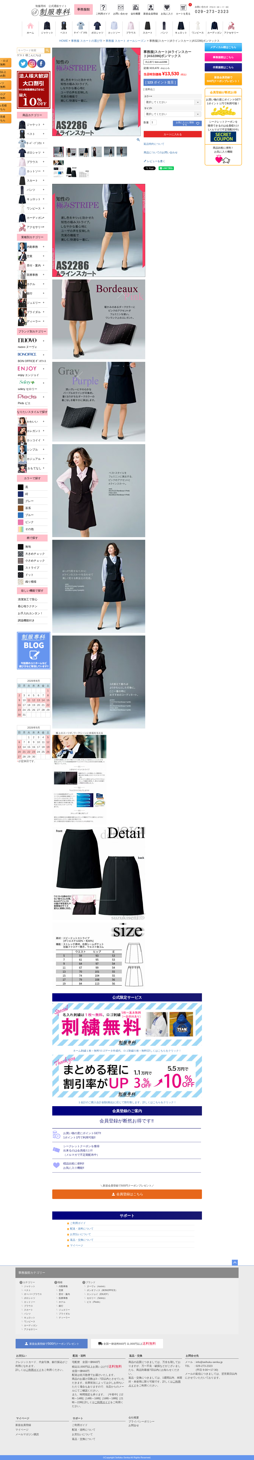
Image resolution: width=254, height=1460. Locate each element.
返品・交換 (135, 1355)
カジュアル (34, 458)
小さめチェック (35, 560)
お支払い (21, 1355)
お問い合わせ (120, 13)
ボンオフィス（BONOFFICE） (102, 1290)
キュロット (34, 199)
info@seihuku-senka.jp (209, 1362)
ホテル (31, 284)
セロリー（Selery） (97, 1298)
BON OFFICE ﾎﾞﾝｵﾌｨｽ (32, 361)
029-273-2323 (204, 1365)
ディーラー (34, 321)
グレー (29, 501)
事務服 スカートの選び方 (86, 40)
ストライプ (32, 567)
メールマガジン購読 (27, 1434)
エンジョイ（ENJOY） (98, 1294)
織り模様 (30, 581)
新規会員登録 (150, 13)
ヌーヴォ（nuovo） (97, 1286)
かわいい (32, 421)
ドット (29, 574)
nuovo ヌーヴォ (27, 346)
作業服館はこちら (223, 67)
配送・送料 (79, 1355)
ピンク (29, 522)
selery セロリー (27, 389)
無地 (28, 546)
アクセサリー (35, 227)
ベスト (31, 133)
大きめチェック (35, 553)
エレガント (34, 430)
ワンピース (34, 208)
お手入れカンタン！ (30, 613)
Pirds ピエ (24, 403)
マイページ (76, 1245)
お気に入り (167, 13)
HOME (63, 40)
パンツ (31, 189)
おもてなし (34, 468)
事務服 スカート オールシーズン (126, 40)
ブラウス (32, 161)
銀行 (29, 293)
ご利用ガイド (103, 13)
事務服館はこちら (223, 57)
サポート (78, 1418)
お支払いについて (80, 1234)
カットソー (34, 171)
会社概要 (135, 13)
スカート (32, 180)
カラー (148, 96)
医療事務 (32, 274)
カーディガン (35, 217)
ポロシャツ (34, 152)
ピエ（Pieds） (94, 1302)
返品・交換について (82, 1239)
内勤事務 (32, 246)
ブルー (29, 514)
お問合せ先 (192, 1355)
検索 (47, 50)
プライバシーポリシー (141, 1421)
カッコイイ (34, 440)
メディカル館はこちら (223, 47)
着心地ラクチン (27, 606)
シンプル (32, 449)
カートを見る (183, 13)
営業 (29, 256)
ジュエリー (34, 302)
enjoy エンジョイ (28, 375)
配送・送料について (82, 1228)
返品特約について (154, 143)
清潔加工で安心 (27, 599)
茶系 (28, 508)
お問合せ (133, 1425)
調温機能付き (26, 620)
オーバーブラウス (33, 1294)
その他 (29, 529)
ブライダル (34, 312)
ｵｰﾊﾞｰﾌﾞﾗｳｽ (34, 143)
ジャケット (34, 124)
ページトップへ (235, 1263)
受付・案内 (34, 265)
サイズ (148, 108)
